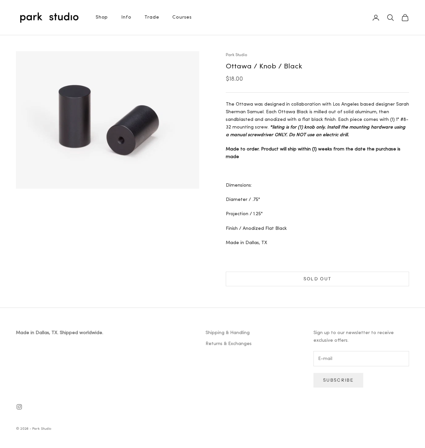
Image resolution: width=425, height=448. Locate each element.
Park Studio (236, 55)
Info (126, 17)
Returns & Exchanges (229, 343)
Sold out (317, 278)
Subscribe (338, 380)
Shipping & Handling (228, 332)
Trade (151, 17)
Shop (102, 17)
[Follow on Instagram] (19, 406)
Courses (182, 17)
